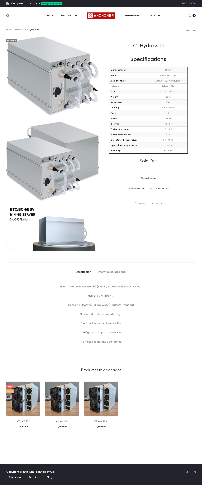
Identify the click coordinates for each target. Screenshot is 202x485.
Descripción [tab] (83, 272)
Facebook (141, 203)
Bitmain (18, 29)
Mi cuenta (189, 3)
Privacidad (16, 477)
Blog (49, 477)
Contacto (153, 15)
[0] (190, 15)
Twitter (158, 203)
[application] (52, 228)
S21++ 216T (62, 421)
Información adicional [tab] (112, 272)
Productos (69, 15)
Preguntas (132, 15)
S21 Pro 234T (101, 421)
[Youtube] (187, 472)
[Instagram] (195, 472)
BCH (159, 189)
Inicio (50, 15)
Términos (35, 477)
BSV (163, 189)
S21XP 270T (23, 421)
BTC (167, 189)
